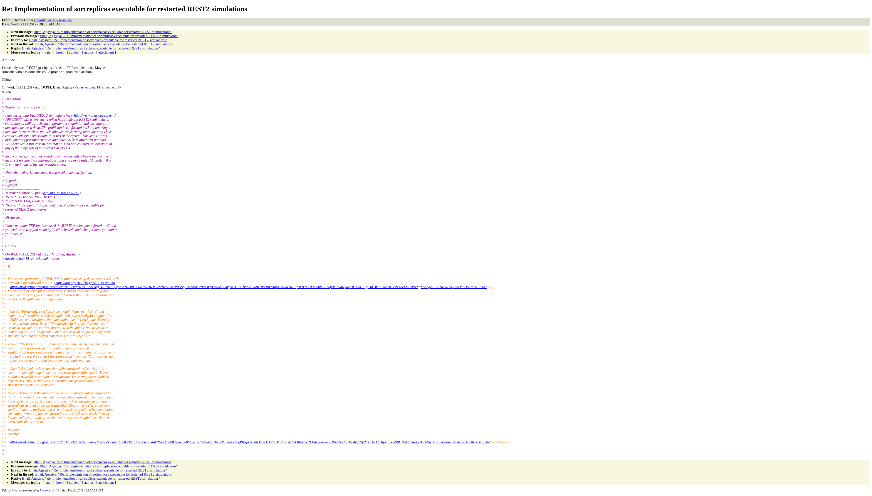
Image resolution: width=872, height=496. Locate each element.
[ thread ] (59, 52)
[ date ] (47, 52)
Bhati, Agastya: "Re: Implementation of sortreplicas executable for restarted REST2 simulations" (103, 32)
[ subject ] (74, 52)
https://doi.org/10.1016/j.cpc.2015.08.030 (85, 283)
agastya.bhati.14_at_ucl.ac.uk (98, 87)
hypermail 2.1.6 (49, 490)
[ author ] (88, 52)
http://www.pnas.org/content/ (94, 115)
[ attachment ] (106, 52)
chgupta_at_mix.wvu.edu (61, 193)
